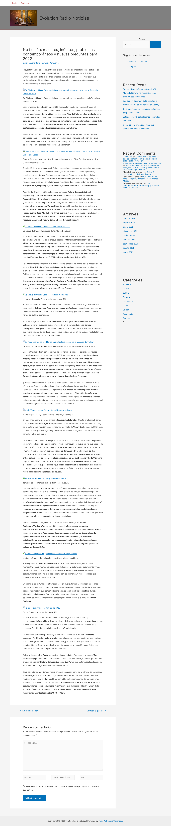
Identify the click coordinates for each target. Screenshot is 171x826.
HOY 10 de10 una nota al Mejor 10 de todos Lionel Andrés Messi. (140, 179)
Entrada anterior (29, 711)
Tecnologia (128, 314)
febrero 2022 (129, 222)
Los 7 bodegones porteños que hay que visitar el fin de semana (141, 185)
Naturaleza (128, 301)
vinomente (127, 156)
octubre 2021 (129, 239)
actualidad (127, 284)
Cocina (126, 288)
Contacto (25, 3)
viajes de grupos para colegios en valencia (142, 163)
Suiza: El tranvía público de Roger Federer (138, 173)
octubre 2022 (129, 218)
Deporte (126, 297)
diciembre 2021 (130, 231)
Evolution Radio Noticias (64, 18)
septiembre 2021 (130, 244)
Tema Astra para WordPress (111, 821)
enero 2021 (128, 252)
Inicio (14, 3)
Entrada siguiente (96, 711)
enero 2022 (128, 227)
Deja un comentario (31, 63)
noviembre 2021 (130, 235)
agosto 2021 (128, 248)
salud (125, 305)
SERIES (126, 310)
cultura (45, 63)
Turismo (126, 318)
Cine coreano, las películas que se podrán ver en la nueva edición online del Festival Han (141, 158)
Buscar (142, 39)
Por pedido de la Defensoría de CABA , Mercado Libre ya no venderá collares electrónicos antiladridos (140, 93)
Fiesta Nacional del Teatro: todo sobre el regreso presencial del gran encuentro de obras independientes (141, 167)
